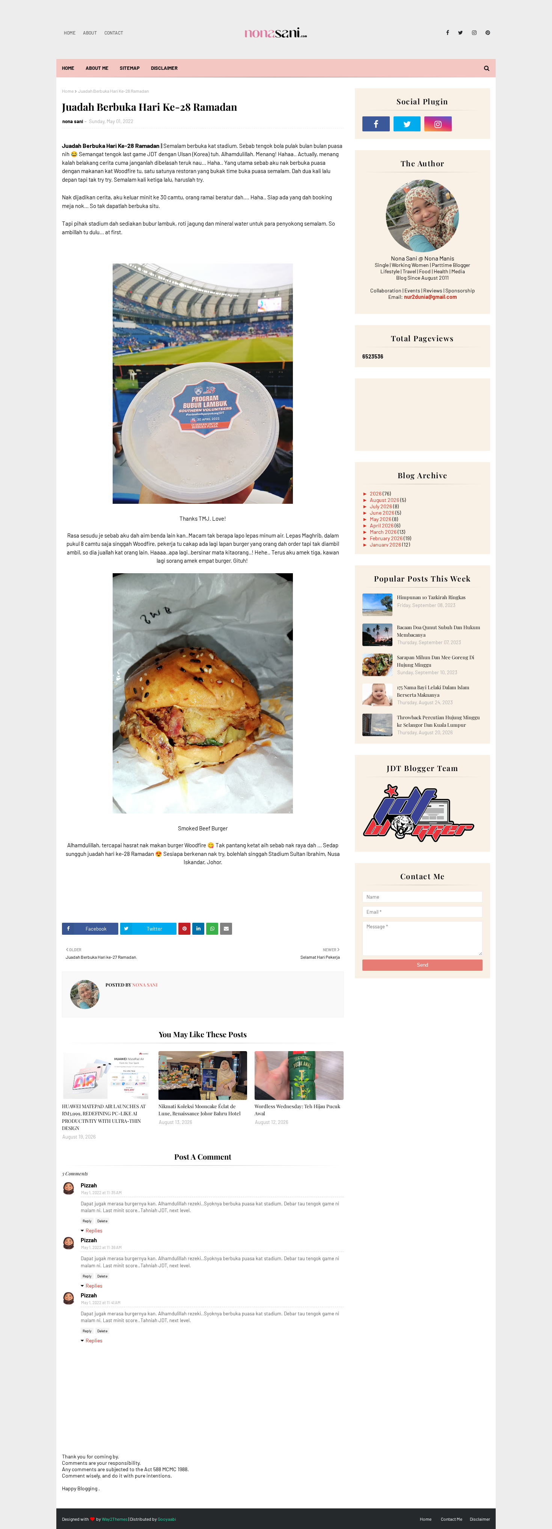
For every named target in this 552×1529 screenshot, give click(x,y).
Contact (113, 32)
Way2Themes (115, 1518)
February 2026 (387, 538)
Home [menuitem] (68, 68)
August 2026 (385, 500)
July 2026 (381, 506)
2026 (376, 493)
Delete (102, 1221)
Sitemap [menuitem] (130, 68)
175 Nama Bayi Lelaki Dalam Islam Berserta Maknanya (433, 691)
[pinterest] (486, 32)
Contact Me (451, 1518)
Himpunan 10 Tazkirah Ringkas (431, 597)
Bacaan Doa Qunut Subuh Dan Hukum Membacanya (438, 631)
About (90, 32)
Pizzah (89, 1185)
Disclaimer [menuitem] (164, 68)
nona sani (72, 121)
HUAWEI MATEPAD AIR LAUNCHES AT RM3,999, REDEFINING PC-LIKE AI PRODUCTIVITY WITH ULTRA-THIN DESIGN (104, 1117)
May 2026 (381, 519)
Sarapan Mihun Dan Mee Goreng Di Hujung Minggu (435, 661)
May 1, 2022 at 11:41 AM (101, 1302)
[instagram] (474, 32)
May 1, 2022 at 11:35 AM (101, 1192)
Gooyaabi (167, 1518)
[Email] (469, 123)
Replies (94, 1230)
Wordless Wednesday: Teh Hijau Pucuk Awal (297, 1110)
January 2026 (386, 544)
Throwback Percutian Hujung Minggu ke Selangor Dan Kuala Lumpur (438, 721)
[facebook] (447, 32)
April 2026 (382, 525)
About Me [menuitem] (97, 68)
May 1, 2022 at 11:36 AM (101, 1247)
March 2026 (384, 532)
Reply (87, 1221)
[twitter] (460, 32)
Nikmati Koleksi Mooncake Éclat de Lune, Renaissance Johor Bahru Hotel (199, 1110)
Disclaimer (480, 1518)
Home (69, 32)
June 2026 (382, 512)
